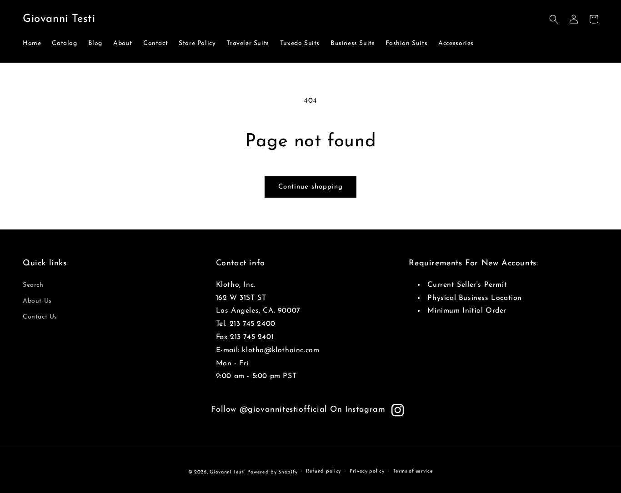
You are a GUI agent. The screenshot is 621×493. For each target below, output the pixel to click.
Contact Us (40, 317)
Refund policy (323, 471)
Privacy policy (367, 471)
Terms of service (413, 471)
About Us (37, 301)
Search (33, 285)
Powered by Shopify (272, 472)
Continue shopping (310, 187)
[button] (554, 19)
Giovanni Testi (227, 472)
